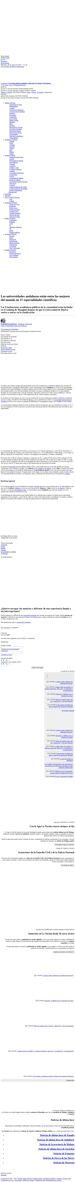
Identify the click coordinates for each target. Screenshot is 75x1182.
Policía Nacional (14, 210)
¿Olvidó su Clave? (6, 655)
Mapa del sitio (27, 1178)
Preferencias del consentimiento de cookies (48, 1180)
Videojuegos (13, 245)
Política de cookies (28, 1180)
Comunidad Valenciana (16, 173)
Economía (8, 194)
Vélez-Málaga (13, 138)
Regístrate (4, 61)
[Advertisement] (37, 14)
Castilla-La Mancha (15, 169)
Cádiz (11, 143)
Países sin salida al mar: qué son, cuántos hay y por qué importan (61, 700)
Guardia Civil (13, 211)
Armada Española (14, 213)
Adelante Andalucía (15, 227)
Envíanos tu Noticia (49, 1178)
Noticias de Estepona (63, 1153)
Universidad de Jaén (20, 490)
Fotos (28, 92)
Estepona (12, 113)
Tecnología (12, 246)
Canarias (12, 164)
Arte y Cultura (9, 197)
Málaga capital (13, 120)
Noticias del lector (15, 253)
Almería (11, 141)
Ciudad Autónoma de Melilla (18, 189)
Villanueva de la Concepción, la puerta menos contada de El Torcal (61, 772)
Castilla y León (14, 168)
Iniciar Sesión (5, 63)
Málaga (7, 103)
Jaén (10, 150)
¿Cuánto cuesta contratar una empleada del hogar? (64, 682)
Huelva (11, 148)
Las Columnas (13, 255)
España (7, 155)
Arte (10, 199)
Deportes (7, 196)
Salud (11, 238)
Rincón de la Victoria (15, 127)
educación (12, 466)
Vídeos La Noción (6, 92)
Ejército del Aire (14, 215)
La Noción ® (5, 1178)
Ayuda (20, 1178)
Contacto (59, 1178)
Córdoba (12, 145)
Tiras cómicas (13, 257)
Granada (12, 146)
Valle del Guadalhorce (16, 136)
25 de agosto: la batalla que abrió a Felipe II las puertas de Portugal (61, 705)
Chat (2, 85)
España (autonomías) (15, 190)
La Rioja (12, 185)
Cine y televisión (14, 248)
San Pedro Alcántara (19, 92)
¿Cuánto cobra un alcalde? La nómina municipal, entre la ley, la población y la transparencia (59, 688)
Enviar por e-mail (6, 347)
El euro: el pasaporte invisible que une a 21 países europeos (64, 777)
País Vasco (12, 183)
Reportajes (12, 252)
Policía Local (13, 208)
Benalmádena (13, 106)
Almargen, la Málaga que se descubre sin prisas (64, 695)
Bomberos (12, 206)
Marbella (12, 122)
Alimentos (4, 545)
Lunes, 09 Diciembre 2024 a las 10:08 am (14, 326)
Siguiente (4, 1175)
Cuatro (3, 546)
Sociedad (8, 234)
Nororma (12, 125)
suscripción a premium (24, 622)
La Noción (4, 83)
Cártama (12, 108)
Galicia (11, 176)
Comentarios (14, 329)
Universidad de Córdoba (8, 552)
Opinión (7, 250)
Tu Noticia (40, 92)
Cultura (11, 201)
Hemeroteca (48, 92)
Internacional (13, 192)
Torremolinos (13, 134)
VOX (11, 224)
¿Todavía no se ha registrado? (10, 649)
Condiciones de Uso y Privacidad (11, 1180)
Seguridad (8, 203)
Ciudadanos (13, 220)
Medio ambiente (14, 243)
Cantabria (12, 166)
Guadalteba (12, 117)
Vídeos (33, 92)
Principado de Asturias (16, 161)
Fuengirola (12, 115)
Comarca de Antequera (16, 110)
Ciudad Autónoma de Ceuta (18, 187)
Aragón (11, 159)
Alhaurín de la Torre (15, 104)
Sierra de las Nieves (15, 132)
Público (3, 548)
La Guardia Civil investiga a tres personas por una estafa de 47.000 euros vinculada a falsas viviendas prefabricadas (59, 765)
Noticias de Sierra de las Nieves (58, 1158)
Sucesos (11, 236)
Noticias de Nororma (63, 1162)
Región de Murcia (15, 180)
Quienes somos (37, 1178)
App (10, 85)
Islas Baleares (13, 162)
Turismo (3, 550)
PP (10, 229)
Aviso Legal (67, 1178)
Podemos (12, 222)
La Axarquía (13, 118)
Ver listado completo (68, 710)
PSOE (11, 231)
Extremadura (13, 175)
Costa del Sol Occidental (17, 111)
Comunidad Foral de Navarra (18, 182)
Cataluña (12, 171)
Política (7, 218)
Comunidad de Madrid (16, 178)
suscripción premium (29, 615)
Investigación (13, 241)
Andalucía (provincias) (16, 157)
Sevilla (11, 153)
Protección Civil (14, 204)
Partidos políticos (14, 232)
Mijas (11, 124)
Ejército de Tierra (14, 217)
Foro (6, 85)
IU (10, 225)
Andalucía (8, 139)
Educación (12, 239)
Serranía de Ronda (15, 131)
